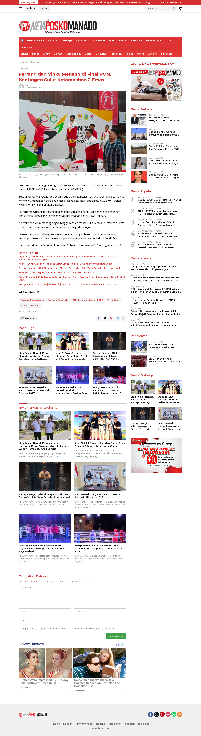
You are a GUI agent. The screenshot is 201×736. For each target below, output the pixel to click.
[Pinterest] (162, 714)
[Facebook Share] (98, 318)
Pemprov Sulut (35, 40)
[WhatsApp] (173, 714)
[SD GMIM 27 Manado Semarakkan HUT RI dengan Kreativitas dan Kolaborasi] (139, 361)
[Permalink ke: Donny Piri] (21, 86)
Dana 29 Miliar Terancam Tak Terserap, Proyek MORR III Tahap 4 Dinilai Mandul (165, 147)
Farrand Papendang (32, 300)
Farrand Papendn (58, 300)
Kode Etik (68, 723)
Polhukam (99, 40)
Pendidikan (82, 40)
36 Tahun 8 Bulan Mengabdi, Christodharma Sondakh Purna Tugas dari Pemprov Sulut (164, 119)
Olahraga (66, 40)
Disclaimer (114, 723)
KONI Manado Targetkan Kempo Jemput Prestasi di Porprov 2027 (57, 272)
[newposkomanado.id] (58, 25)
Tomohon (116, 53)
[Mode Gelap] (180, 8)
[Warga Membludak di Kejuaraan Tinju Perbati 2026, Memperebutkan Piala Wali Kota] (109, 375)
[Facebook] (150, 714)
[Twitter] (156, 714)
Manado (53, 40)
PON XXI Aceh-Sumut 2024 (87, 300)
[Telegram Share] (117, 318)
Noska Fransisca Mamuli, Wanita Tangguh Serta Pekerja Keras (156, 223)
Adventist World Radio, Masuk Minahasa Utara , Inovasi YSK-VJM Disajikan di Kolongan (157, 235)
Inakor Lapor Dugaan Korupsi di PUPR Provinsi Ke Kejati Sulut (153, 301)
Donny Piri (29, 85)
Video (112, 40)
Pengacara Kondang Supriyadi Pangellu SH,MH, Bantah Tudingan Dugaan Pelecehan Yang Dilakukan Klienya (154, 268)
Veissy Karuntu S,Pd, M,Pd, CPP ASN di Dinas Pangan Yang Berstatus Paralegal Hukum (164, 176)
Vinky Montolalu (29, 305)
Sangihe (153, 53)
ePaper (123, 40)
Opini (168, 40)
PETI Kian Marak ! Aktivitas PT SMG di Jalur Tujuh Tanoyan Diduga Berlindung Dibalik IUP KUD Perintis (155, 290)
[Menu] (21, 8)
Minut (35, 53)
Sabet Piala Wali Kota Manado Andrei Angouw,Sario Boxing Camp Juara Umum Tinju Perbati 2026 (72, 278)
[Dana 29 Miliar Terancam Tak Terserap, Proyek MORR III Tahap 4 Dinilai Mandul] (139, 148)
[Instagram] (168, 714)
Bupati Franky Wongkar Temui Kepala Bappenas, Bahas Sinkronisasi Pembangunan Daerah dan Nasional (164, 133)
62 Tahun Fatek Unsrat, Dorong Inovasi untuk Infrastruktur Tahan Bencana (162, 346)
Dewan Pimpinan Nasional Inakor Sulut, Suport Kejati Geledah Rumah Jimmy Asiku (155, 313)
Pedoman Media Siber (136, 723)
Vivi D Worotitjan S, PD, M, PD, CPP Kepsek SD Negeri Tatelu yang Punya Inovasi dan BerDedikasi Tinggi (59, 2)
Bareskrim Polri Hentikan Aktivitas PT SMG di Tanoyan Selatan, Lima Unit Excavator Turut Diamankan (155, 279)
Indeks (44, 8)
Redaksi (31, 8)
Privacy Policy (85, 723)
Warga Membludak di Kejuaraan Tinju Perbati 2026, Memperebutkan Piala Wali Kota (67, 284)
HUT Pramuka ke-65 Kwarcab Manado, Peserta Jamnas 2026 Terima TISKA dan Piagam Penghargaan (156, 246)
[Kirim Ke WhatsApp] (123, 318)
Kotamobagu (153, 40)
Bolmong (101, 53)
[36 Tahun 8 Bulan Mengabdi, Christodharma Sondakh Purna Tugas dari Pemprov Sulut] (139, 120)
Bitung (24, 53)
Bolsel (88, 53)
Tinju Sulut (113, 300)
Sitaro (140, 53)
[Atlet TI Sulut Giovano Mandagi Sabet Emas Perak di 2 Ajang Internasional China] (72, 341)
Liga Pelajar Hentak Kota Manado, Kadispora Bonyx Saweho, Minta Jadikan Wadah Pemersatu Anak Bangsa (67, 258)
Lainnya (25, 47)
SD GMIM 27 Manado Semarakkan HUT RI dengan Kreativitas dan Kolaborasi (157, 212)
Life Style (136, 40)
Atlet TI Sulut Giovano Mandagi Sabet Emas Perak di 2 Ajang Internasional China (65, 263)
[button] (174, 8)
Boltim (46, 53)
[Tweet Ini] (105, 318)
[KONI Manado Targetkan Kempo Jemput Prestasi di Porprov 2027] (35, 375)
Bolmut (58, 53)
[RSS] (179, 714)
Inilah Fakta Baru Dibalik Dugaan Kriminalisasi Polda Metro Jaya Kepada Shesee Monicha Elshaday (153, 324)
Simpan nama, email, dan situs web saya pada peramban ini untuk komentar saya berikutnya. (69, 628)
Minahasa (167, 53)
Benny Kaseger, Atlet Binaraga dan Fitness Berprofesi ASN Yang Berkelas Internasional (69, 268)
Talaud (129, 53)
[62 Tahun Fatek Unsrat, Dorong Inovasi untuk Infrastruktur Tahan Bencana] (139, 347)
